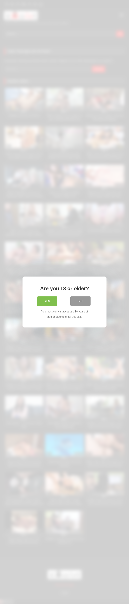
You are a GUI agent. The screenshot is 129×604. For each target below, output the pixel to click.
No (80, 301)
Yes (47, 301)
